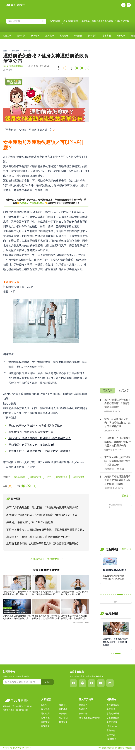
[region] (46, 201)
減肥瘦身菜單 (61, 477)
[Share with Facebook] (82, 68)
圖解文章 (121, 35)
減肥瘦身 (49, 35)
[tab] (107, 390)
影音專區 (92, 35)
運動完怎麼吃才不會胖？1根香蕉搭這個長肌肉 (35, 425)
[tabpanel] (116, 447)
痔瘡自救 (85, 21)
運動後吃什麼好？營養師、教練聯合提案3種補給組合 (39, 438)
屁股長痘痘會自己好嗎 (102, 21)
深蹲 (49, 477)
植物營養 (63, 722)
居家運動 (27, 50)
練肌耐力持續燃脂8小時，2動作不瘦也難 (29, 522)
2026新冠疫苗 (122, 21)
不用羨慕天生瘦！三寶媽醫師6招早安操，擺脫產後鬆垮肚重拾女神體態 (45, 530)
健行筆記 (111, 734)
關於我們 (83, 705)
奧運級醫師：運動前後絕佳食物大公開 (30, 432)
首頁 (5, 50)
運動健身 (64, 35)
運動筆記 (111, 730)
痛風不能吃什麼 (70, 21)
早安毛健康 (112, 722)
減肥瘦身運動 (19, 477)
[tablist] (116, 390)
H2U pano (112, 726)
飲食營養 (35, 35)
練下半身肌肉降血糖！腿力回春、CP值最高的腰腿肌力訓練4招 (42, 507)
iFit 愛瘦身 (111, 739)
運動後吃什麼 (36, 477)
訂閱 (47, 682)
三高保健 (78, 35)
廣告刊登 (83, 713)
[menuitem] (7, 35)
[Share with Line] (77, 68)
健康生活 (21, 35)
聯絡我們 (83, 709)
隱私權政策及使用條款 (89, 717)
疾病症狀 (7, 35)
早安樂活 (45, 726)
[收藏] (64, 68)
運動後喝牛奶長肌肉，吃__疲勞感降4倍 (31, 444)
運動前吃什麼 (78, 477)
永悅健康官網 (113, 705)
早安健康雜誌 (113, 717)
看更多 (125, 495)
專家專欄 (106, 35)
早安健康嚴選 (113, 713)
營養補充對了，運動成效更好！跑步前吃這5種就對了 (39, 451)
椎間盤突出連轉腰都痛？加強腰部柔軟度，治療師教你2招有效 (41, 514)
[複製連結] (87, 68)
